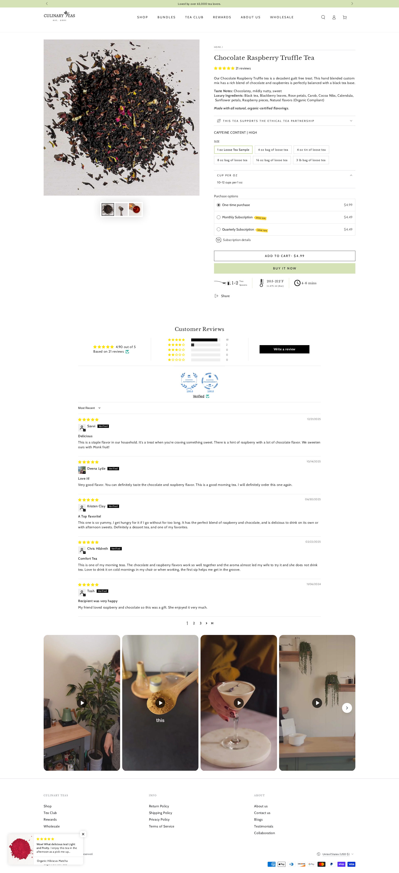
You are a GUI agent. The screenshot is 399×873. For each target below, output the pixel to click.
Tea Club (50, 813)
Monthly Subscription (244, 217)
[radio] (218, 205)
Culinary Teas (62, 854)
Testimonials (263, 826)
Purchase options (226, 196)
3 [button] (201, 623)
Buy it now (285, 268)
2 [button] (194, 623)
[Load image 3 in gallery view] (135, 209)
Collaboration (264, 833)
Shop (48, 806)
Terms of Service (161, 826)
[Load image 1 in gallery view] (108, 209)
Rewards (50, 819)
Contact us (262, 813)
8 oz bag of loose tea (232, 160)
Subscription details (237, 240)
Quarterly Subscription (244, 229)
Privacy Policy (159, 819)
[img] (88, 420)
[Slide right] (351, 3)
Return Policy (159, 806)
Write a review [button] (285, 349)
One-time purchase (236, 205)
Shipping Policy (160, 813)
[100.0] (189, 381)
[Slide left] (47, 3)
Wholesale (52, 826)
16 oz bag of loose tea (272, 160)
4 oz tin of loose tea (311, 150)
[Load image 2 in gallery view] (121, 209)
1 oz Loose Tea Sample (233, 150)
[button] (323, 17)
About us (261, 806)
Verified (198, 396)
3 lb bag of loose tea (311, 160)
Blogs (258, 819)
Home (217, 47)
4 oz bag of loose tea (273, 150)
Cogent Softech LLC (55, 864)
